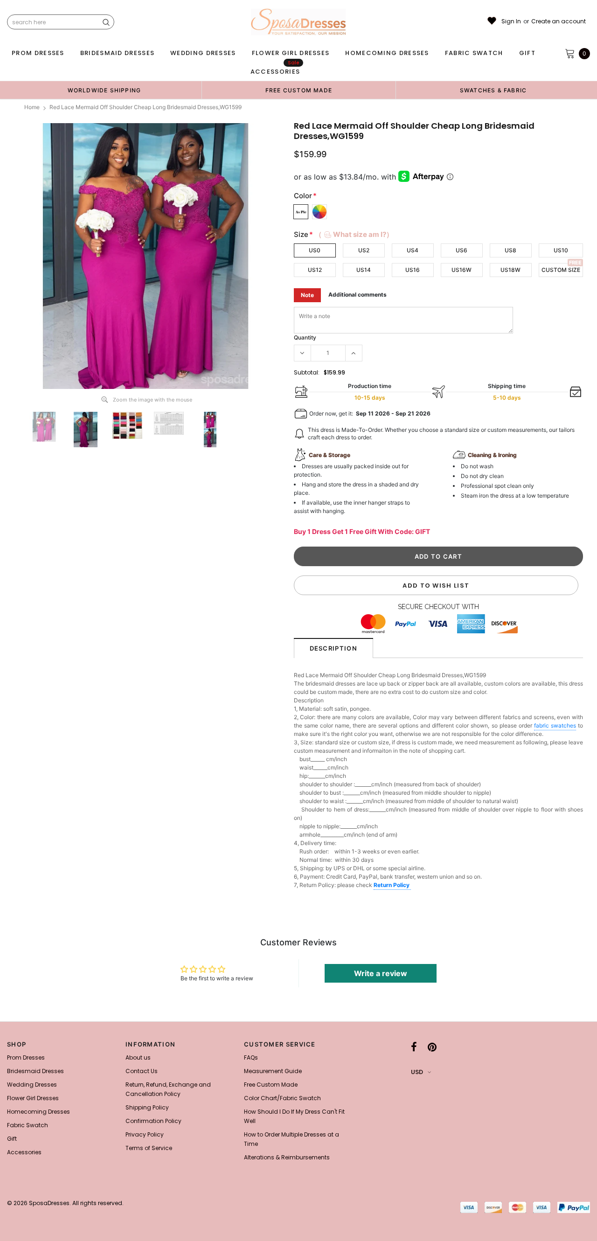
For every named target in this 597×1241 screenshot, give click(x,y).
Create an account (558, 21)
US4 (412, 250)
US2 (363, 250)
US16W (461, 269)
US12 (315, 269)
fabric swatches (555, 725)
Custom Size (560, 269)
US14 (363, 269)
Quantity (305, 337)
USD (417, 1072)
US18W (510, 269)
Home (32, 107)
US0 (314, 250)
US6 (461, 250)
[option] (104, 90)
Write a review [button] (380, 973)
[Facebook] (414, 1047)
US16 (412, 269)
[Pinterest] (432, 1047)
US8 (510, 250)
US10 (561, 250)
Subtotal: (306, 372)
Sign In (511, 21)
